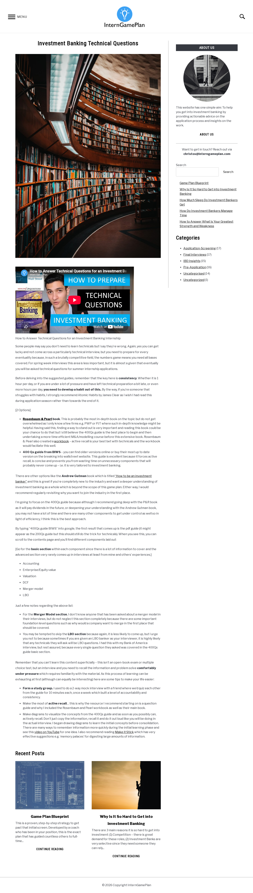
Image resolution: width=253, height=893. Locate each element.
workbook (61, 441)
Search (181, 165)
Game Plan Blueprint (50, 816)
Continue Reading (50, 849)
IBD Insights (191, 261)
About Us (207, 134)
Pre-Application (194, 267)
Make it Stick (124, 732)
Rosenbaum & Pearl (37, 419)
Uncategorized (193, 280)
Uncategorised (193, 273)
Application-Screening (199, 248)
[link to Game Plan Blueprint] (49, 785)
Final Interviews (194, 254)
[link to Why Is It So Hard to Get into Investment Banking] (126, 785)
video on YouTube (46, 732)
